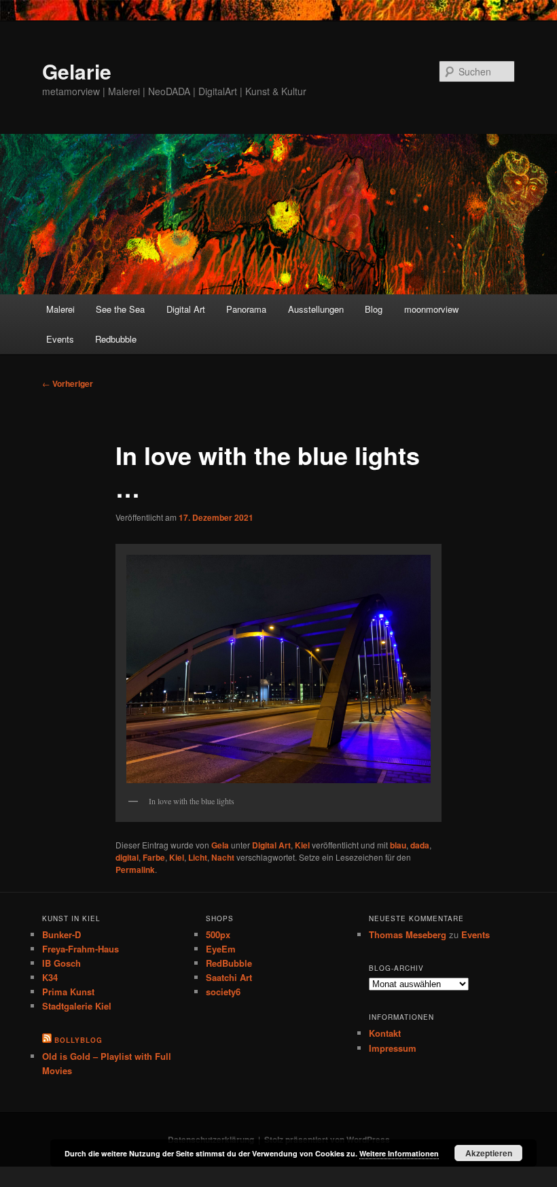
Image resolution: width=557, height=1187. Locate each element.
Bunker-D (61, 934)
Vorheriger (67, 383)
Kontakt (385, 1033)
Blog (373, 309)
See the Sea (120, 309)
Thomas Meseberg (407, 934)
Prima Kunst (68, 991)
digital (127, 857)
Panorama (246, 309)
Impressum (392, 1048)
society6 (223, 991)
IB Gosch (61, 963)
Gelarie (76, 71)
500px (218, 934)
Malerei (60, 309)
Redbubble (116, 338)
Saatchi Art (229, 977)
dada (419, 845)
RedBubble (229, 963)
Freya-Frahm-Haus (80, 948)
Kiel (302, 845)
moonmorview (431, 309)
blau (398, 845)
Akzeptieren (488, 1153)
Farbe (154, 857)
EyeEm (221, 948)
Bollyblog (78, 1040)
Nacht (222, 857)
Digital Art (185, 309)
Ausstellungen (316, 309)
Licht (197, 857)
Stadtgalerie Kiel (76, 1005)
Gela (220, 845)
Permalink (135, 869)
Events (60, 338)
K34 (50, 977)
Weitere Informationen (399, 1153)
